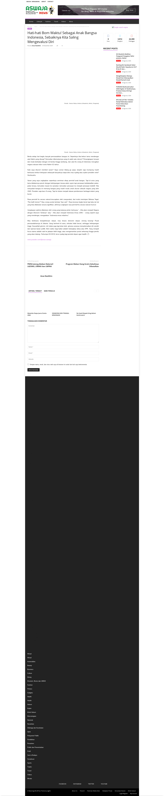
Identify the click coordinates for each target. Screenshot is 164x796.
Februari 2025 (31, 450)
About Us (74, 791)
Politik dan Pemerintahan (35, 747)
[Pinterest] (40, 52)
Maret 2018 (31, 624)
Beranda (29, 26)
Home (31, 22)
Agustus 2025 (31, 430)
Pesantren (30, 743)
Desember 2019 (32, 600)
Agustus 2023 (31, 510)
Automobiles (31, 661)
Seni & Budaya (32, 755)
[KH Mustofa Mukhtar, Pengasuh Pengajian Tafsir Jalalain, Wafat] (108, 57)
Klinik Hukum (31, 712)
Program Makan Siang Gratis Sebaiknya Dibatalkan (82, 265)
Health (29, 697)
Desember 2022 (32, 537)
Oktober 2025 (31, 423)
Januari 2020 (31, 597)
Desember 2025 (32, 416)
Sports (29, 763)
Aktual (118, 61)
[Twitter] (132, 1)
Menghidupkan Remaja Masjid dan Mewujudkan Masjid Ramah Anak (124, 78)
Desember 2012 (32, 627)
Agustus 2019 (31, 614)
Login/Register (123, 793)
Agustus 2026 (31, 390)
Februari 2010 (31, 630)
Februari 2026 (31, 410)
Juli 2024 (30, 473)
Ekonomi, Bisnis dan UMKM (36, 681)
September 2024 (32, 467)
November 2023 (32, 500)
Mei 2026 (30, 400)
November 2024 (32, 460)
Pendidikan (30, 739)
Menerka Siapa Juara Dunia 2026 (37, 314)
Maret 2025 (31, 447)
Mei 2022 (30, 560)
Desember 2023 (32, 497)
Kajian (29, 708)
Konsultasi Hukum (120, 791)
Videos (63, 22)
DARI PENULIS (49, 291)
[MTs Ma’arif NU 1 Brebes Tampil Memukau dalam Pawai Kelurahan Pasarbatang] (108, 103)
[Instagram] (129, 1)
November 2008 (32, 634)
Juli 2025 (30, 433)
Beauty (29, 665)
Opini (35, 26)
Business (30, 669)
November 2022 (32, 540)
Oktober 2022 (31, 544)
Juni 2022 (30, 557)
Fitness (29, 689)
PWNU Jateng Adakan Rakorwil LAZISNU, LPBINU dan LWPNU (40, 265)
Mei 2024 (30, 480)
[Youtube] (136, 1)
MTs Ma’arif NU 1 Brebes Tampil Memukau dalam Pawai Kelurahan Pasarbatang (124, 103)
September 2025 (32, 427)
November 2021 (32, 580)
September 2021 (32, 587)
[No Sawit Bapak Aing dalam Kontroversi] (88, 303)
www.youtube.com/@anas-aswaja (39, 239)
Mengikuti (120, 35)
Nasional (30, 720)
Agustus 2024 (31, 470)
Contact (50, 1)
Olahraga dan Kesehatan (35, 728)
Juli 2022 (30, 554)
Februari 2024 (31, 490)
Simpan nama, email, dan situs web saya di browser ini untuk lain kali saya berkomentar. (58, 364)
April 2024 (30, 483)
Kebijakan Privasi (107, 791)
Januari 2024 (31, 493)
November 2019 (32, 604)
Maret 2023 (31, 527)
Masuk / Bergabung (33, 1)
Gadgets (30, 693)
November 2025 (32, 420)
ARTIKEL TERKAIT (35, 291)
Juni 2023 (30, 517)
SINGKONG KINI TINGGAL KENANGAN (60, 314)
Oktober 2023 (31, 503)
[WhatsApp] (45, 52)
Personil (82, 791)
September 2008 (32, 637)
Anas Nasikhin (36, 45)
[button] (135, 21)
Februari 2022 (31, 570)
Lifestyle (39, 22)
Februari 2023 (31, 530)
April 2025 (30, 443)
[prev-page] (95, 291)
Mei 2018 (30, 620)
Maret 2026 (31, 406)
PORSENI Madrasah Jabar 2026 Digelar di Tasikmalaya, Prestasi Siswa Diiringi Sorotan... (126, 90)
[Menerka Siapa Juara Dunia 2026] (38, 303)
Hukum (29, 704)
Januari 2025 (31, 453)
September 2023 (32, 507)
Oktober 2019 (31, 607)
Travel (56, 22)
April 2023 (30, 523)
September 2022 (32, 547)
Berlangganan (131, 35)
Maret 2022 (31, 567)
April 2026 (30, 403)
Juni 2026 (30, 396)
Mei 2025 (30, 440)
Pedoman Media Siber (93, 791)
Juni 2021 (30, 590)
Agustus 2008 (31, 640)
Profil (29, 751)
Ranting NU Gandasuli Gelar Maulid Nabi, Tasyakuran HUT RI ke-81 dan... (126, 67)
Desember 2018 (32, 617)
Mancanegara (31, 716)
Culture (29, 673)
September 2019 (32, 610)
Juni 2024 (30, 477)
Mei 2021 (30, 594)
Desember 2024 (32, 457)
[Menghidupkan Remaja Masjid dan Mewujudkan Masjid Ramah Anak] (108, 79)
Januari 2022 (31, 574)
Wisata (29, 778)
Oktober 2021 (31, 584)
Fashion (48, 22)
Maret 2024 (31, 487)
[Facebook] (125, 1)
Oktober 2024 (31, 463)
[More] (50, 52)
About (44, 1)
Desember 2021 (32, 577)
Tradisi (29, 767)
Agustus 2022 (31, 550)
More (71, 22)
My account (133, 793)
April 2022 (30, 564)
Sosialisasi (30, 759)
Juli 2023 (30, 513)
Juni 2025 (30, 437)
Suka (108, 35)
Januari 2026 (31, 413)
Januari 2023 (31, 533)
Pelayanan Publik (33, 736)
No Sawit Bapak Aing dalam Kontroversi (86, 314)
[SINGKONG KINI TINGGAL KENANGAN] (63, 303)
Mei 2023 (30, 520)
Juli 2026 (30, 393)
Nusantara (30, 724)
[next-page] (98, 291)
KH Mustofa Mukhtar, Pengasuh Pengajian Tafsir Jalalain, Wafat (125, 56)
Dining (29, 677)
